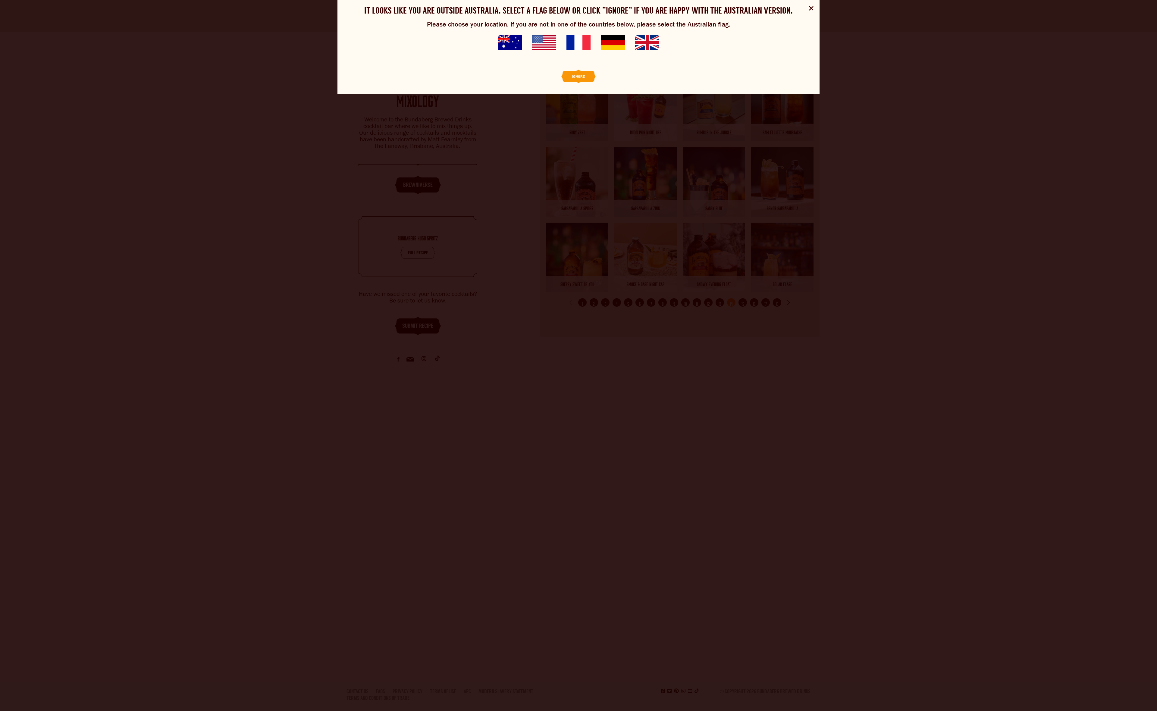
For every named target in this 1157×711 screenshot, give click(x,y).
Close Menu (811, 8)
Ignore (578, 76)
